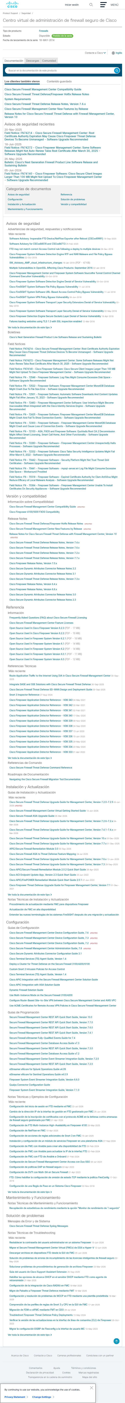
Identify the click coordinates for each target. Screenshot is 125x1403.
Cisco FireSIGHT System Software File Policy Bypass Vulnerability (44, 286)
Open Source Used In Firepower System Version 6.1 (37, 643)
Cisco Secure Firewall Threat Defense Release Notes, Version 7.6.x (45, 104)
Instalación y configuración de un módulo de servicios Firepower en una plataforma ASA (56, 1141)
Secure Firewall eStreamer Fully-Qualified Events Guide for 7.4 (42, 1038)
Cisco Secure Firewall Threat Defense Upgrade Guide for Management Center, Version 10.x (57, 838)
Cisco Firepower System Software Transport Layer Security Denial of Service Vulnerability (56, 311)
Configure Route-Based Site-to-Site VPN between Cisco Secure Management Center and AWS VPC (62, 1000)
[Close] (91, 1387)
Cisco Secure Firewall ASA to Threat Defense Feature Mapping (43, 854)
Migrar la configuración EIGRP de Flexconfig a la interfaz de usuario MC (47, 1329)
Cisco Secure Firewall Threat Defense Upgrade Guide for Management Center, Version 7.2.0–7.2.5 (61, 802)
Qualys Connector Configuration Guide (29, 1085)
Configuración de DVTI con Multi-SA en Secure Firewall (39, 1172)
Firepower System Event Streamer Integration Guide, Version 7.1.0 (44, 1090)
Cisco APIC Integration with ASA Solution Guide (34, 984)
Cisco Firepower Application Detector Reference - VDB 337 (41, 731)
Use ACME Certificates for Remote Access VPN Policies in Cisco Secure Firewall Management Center (62, 1005)
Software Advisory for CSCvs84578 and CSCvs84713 (37, 244)
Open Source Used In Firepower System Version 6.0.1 (38, 654)
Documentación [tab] (14, 60)
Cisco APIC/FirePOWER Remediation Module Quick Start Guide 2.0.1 (46, 880)
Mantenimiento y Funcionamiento (25, 209)
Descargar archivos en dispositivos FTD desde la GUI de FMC (42, 1253)
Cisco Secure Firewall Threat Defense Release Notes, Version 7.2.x (44, 553)
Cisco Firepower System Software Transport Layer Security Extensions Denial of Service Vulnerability (62, 302)
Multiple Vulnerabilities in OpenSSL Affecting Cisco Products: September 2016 (51, 268)
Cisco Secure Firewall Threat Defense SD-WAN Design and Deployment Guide (51, 689)
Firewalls (43, 31)
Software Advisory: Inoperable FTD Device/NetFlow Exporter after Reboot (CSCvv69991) (56, 238)
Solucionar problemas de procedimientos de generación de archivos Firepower (51, 1266)
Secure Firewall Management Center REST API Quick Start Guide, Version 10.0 (50, 1017)
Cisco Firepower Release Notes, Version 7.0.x (33, 563)
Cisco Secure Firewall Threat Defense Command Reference (40, 767)
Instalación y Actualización (22, 204)
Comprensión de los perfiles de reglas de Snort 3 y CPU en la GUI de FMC (48, 1304)
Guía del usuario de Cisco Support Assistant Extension (38, 1272)
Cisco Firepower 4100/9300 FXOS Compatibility (34, 512)
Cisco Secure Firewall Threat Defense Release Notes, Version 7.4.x (44, 542)
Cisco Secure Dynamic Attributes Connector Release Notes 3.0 (42, 594)
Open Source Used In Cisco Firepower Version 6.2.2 (37, 633)
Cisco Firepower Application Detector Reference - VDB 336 (41, 736)
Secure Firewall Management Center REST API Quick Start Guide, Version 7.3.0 (51, 1048)
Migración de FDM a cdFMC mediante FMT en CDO (36, 1309)
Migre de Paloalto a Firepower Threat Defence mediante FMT (42, 1290)
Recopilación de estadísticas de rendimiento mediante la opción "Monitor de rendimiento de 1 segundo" (64, 1208)
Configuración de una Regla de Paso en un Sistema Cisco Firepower (45, 1186)
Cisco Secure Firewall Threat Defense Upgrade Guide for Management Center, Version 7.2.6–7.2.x (61, 821)
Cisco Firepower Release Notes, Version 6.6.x (33, 589)
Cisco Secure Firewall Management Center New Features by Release (46, 109)
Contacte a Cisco (94, 53)
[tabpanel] (62, 103)
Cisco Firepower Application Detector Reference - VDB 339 (41, 720)
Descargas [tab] (32, 60)
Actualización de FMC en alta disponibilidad (32, 909)
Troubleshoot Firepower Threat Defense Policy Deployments (41, 1315)
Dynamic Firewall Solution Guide (26, 990)
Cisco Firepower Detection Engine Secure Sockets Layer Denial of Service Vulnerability (55, 316)
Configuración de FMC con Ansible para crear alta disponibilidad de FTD (48, 1146)
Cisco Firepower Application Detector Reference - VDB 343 (41, 700)
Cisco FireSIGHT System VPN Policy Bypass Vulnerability (39, 297)
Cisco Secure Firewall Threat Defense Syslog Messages (38, 1226)
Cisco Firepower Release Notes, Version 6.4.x (33, 584)
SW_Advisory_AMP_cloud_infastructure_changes (36, 262)
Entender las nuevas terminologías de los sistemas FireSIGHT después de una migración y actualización (64, 914)
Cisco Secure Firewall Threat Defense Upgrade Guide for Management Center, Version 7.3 (57, 864)
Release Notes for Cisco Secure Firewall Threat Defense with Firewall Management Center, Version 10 (63, 534)
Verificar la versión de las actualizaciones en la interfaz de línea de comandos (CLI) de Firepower (60, 1320)
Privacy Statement (15, 1397)
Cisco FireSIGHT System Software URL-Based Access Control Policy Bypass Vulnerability (56, 292)
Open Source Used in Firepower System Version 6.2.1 (38, 638)
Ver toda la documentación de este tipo (29, 327)
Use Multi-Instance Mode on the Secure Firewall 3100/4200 (40, 995)
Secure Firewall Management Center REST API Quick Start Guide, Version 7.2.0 (51, 1064)
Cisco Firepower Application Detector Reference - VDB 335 (41, 741)
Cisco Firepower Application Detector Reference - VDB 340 (41, 715)
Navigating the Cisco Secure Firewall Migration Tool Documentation (44, 779)
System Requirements (18, 99)
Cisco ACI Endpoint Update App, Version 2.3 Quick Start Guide (43, 875)
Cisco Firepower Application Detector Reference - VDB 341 (41, 710)
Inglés (119, 53)
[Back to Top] (116, 1341)
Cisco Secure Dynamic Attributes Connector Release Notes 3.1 (42, 573)
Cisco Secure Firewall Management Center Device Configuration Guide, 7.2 (49, 943)
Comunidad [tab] (49, 60)
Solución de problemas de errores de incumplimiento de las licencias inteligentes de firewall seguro (62, 1258)
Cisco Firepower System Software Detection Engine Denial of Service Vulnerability (53, 281)
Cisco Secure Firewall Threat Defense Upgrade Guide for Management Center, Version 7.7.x (58, 843)
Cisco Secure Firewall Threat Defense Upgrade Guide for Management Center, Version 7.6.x (58, 859)
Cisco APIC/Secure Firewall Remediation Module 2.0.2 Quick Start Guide (48, 869)
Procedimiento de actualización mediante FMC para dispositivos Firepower (49, 904)
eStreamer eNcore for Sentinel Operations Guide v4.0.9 (38, 1074)
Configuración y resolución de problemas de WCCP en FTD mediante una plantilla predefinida (59, 1296)
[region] (48, 1393)
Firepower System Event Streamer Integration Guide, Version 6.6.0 (44, 1079)
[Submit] (117, 71)
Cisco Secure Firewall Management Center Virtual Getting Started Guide (47, 810)
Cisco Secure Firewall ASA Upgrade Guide (32, 816)
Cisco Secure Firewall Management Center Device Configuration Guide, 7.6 (49, 932)
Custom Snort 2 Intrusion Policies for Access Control (37, 969)
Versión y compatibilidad (74, 204)
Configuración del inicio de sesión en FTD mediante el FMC (40, 1106)
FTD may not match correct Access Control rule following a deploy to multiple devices (55, 249)
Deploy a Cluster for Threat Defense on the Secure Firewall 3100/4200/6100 (49, 964)
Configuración (15, 199)
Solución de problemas (73, 199)
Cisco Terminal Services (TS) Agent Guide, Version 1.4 (37, 958)
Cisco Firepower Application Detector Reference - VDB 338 (41, 726)
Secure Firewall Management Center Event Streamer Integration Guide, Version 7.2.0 (54, 1058)
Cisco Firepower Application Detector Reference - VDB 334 (41, 747)
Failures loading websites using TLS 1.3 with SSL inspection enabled (46, 321)
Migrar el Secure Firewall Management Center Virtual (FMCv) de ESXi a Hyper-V (52, 1247)
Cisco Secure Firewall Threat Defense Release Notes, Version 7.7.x (44, 558)
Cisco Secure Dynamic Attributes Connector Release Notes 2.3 (42, 599)
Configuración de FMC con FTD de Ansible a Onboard (38, 1156)
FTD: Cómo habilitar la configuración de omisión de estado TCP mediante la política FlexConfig (59, 1177)
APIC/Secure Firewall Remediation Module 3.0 (34, 848)
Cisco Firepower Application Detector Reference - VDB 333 (41, 752)
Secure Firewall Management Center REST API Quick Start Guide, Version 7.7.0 (51, 1022)
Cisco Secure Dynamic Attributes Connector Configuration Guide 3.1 (45, 953)
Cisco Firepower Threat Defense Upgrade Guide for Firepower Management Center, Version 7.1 (60, 885)
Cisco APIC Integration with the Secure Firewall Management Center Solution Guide (53, 979)
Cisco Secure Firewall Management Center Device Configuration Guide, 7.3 (49, 938)
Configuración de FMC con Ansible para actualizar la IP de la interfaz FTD (48, 1151)
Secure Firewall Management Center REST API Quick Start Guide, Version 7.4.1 (51, 1032)
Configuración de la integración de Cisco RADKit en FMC (39, 1285)
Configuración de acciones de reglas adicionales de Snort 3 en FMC (45, 1135)
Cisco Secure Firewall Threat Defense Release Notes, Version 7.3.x (44, 579)
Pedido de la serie (62, 35)
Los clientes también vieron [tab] (22, 81)
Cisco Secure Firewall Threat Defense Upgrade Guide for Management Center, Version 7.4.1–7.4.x (61, 829)
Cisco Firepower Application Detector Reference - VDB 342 (41, 705)
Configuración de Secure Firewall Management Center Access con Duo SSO (50, 1161)
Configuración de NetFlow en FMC (27, 1130)
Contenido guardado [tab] (59, 81)
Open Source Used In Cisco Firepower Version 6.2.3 (37, 628)
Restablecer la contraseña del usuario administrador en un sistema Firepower (50, 1242)
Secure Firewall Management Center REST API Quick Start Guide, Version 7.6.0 (51, 1027)
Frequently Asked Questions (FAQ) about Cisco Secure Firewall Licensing (48, 617)
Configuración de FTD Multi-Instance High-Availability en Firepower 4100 (48, 1125)
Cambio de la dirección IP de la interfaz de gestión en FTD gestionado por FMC (51, 1111)
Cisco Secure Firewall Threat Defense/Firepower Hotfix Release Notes (47, 94)
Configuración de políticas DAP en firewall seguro (35, 1167)
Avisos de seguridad (18, 194)
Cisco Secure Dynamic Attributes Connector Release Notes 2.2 (42, 568)
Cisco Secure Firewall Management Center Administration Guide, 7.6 (46, 948)
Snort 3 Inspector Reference (24, 694)
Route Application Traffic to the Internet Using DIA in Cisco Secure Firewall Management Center (60, 675)
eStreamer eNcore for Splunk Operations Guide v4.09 (37, 1069)
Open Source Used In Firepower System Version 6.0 (37, 659)
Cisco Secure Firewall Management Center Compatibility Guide (43, 89)
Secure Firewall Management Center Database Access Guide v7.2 (44, 1053)
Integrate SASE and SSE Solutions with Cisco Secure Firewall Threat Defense (50, 684)
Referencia (66, 194)
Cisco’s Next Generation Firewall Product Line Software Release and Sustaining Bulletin (55, 337)
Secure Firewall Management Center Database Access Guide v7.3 (44, 1043)
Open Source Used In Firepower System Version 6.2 (37, 649)
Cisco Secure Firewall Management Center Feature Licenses (41, 623)
